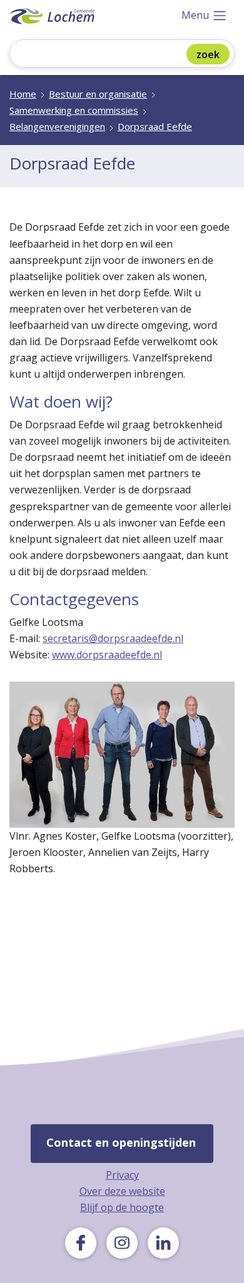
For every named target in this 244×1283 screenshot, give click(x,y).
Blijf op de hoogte (122, 1207)
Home (22, 94)
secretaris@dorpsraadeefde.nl (113, 638)
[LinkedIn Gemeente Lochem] (163, 1243)
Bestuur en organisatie (98, 94)
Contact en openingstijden (121, 1142)
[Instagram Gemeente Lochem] (122, 1243)
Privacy (122, 1175)
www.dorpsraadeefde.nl (107, 655)
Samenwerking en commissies (73, 110)
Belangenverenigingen (57, 126)
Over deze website (122, 1191)
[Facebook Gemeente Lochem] (80, 1243)
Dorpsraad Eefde (155, 126)
